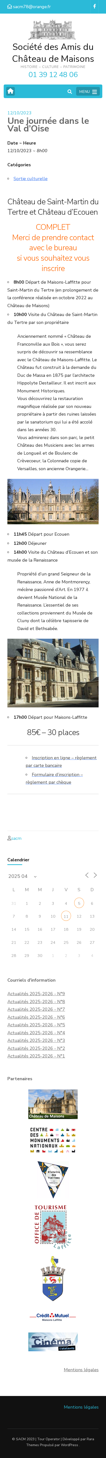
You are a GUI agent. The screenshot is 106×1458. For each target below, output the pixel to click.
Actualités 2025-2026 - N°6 (36, 1017)
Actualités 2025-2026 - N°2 (36, 1048)
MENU (84, 91)
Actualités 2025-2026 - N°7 (36, 1009)
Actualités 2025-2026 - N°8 (36, 1002)
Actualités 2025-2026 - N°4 (36, 1033)
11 (66, 916)
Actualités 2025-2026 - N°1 (36, 1056)
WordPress (69, 1445)
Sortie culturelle (31, 179)
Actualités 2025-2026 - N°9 (36, 994)
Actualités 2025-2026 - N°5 (36, 1025)
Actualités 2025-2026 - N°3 (36, 1040)
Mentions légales (81, 1370)
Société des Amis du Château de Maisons (53, 53)
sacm (16, 838)
